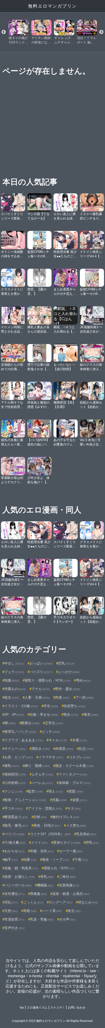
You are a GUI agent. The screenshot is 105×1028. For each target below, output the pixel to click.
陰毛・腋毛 (16, 825)
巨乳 (66, 663)
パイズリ (41, 672)
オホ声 (67, 919)
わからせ (14, 851)
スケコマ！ (57, 1007)
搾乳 (92, 842)
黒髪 (76, 791)
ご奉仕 (67, 877)
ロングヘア (60, 902)
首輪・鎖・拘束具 (21, 868)
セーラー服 (71, 851)
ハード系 (52, 911)
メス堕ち (76, 825)
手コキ (13, 808)
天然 (11, 911)
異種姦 (38, 894)
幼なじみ (88, 902)
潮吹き (41, 749)
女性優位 (14, 894)
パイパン (14, 834)
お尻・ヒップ (18, 757)
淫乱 (11, 902)
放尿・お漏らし (19, 877)
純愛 (29, 859)
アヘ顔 (84, 697)
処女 (11, 697)
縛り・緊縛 (37, 766)
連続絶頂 (15, 774)
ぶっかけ (69, 672)
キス (74, 808)
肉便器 (64, 749)
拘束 (62, 697)
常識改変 (14, 919)
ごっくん (33, 902)
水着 (79, 740)
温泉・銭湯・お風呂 (70, 894)
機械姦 (45, 885)
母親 (29, 911)
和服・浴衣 (41, 851)
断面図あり (16, 817)
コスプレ (79, 757)
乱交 (86, 749)
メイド (39, 842)
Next (101, 32)
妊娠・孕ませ (44, 714)
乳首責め (86, 834)
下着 (81, 859)
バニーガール (17, 885)
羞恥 (11, 766)
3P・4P (14, 714)
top (22, 1007)
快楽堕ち (74, 706)
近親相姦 (69, 885)
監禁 (35, 791)
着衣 (91, 714)
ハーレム (42, 783)
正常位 (54, 723)
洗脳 (59, 800)
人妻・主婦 (37, 697)
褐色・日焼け (46, 825)
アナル (41, 689)
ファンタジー (73, 774)
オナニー (15, 749)
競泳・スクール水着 (74, 766)
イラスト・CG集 (21, 706)
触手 (11, 859)
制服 (11, 680)
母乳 (46, 877)
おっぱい (41, 663)
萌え (55, 791)
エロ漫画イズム (37, 1007)
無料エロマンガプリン (52, 6)
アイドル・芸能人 (45, 808)
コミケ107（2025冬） (50, 834)
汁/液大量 (14, 842)
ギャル (58, 740)
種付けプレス (65, 817)
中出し (14, 663)
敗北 (74, 911)
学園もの (15, 689)
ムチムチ (42, 774)
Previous (3, 32)
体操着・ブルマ (74, 783)
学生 (50, 706)
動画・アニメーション (25, 800)
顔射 (40, 817)
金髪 (79, 800)
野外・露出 (67, 689)
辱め (83, 680)
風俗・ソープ (55, 859)
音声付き (14, 928)
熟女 (70, 714)
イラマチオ (50, 757)
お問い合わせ (76, 1007)
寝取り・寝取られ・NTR (47, 680)
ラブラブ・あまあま (23, 740)
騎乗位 (30, 723)
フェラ (14, 672)
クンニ (13, 791)
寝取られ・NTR (59, 868)
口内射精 (15, 783)
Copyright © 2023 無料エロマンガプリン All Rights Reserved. (52, 1021)
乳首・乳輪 (41, 919)
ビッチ (51, 731)
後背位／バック (20, 731)
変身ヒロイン (66, 842)
